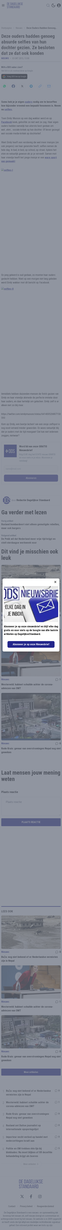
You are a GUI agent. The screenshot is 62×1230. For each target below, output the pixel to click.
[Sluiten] (55, 582)
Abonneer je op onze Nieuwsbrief (31, 644)
